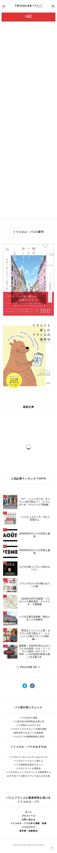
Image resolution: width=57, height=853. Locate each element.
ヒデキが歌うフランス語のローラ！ (34, 568)
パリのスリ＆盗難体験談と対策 (28, 736)
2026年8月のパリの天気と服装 (34, 535)
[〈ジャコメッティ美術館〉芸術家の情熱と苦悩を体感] (28, 62)
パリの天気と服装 (28, 717)
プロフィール (28, 815)
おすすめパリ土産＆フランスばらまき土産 (28, 775)
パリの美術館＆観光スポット (28, 764)
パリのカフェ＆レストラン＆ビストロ (28, 757)
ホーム (28, 811)
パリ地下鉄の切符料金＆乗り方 (28, 721)
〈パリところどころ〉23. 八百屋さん (34, 518)
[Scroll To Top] (52, 848)
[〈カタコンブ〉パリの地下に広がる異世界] (28, 154)
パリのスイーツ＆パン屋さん (28, 760)
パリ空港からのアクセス (28, 725)
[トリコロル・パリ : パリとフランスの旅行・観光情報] (28, 6)
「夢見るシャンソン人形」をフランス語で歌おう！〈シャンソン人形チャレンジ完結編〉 (34, 635)
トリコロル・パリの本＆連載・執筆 (28, 823)
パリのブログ (28, 827)
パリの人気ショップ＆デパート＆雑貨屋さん (28, 772)
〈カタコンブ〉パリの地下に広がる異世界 (28, 184)
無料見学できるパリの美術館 (28, 732)
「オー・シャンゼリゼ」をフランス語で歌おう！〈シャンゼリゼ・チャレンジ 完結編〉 (34, 502)
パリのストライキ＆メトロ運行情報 (28, 728)
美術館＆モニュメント (10, 85)
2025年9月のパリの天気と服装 (34, 552)
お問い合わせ (28, 819)
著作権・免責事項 (28, 830)
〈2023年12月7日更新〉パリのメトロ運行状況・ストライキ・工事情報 (34, 602)
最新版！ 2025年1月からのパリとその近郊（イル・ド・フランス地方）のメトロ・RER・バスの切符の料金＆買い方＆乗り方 (34, 652)
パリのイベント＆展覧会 (28, 768)
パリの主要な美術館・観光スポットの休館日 (34, 618)
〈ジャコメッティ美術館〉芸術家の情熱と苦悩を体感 (28, 93)
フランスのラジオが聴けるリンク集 (34, 585)
